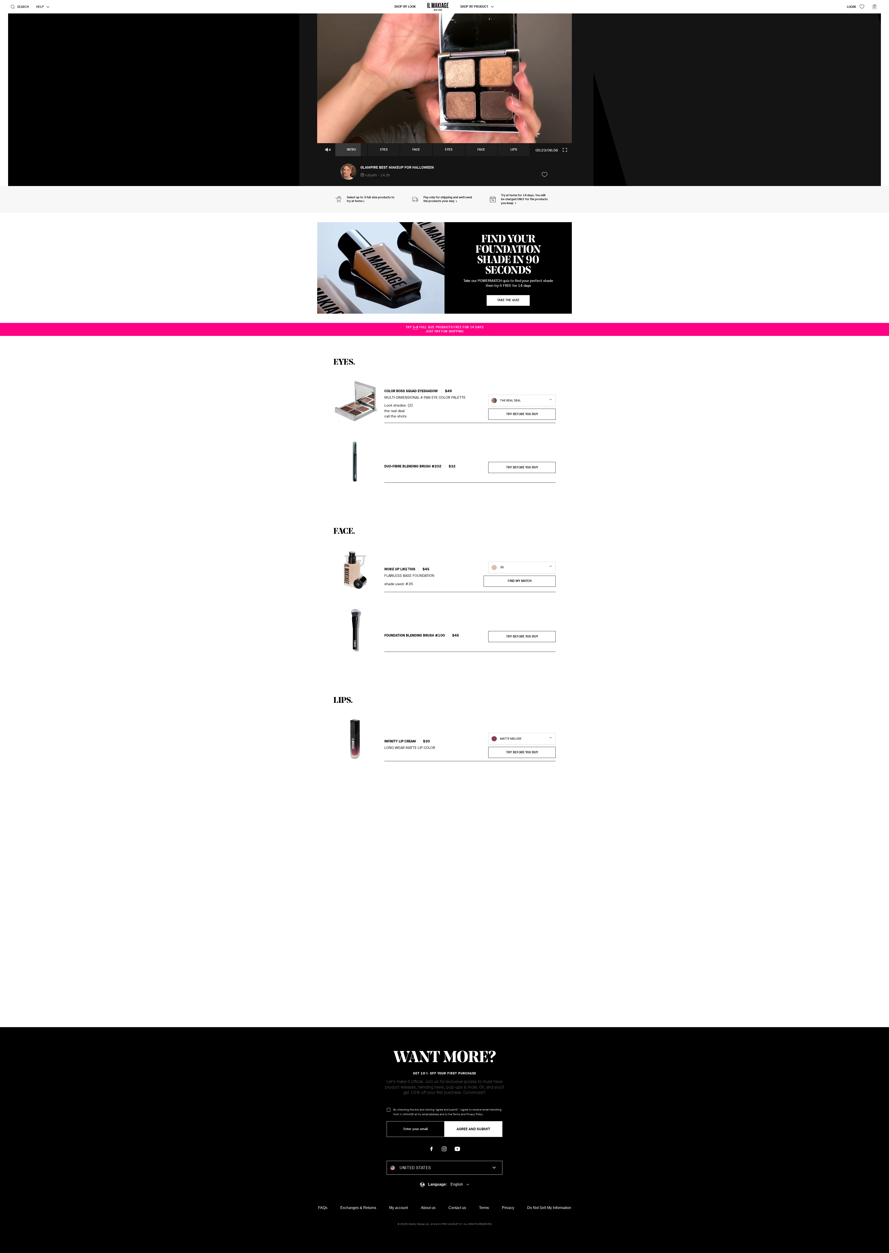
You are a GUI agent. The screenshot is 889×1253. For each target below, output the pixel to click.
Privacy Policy (474, 1114)
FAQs (322, 1208)
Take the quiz (508, 300)
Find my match (520, 581)
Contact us (457, 1208)
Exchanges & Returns (358, 1208)
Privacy (508, 1208)
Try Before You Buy (522, 414)
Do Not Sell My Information (549, 1208)
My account (398, 1208)
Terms (456, 1114)
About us (428, 1208)
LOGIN (851, 7)
